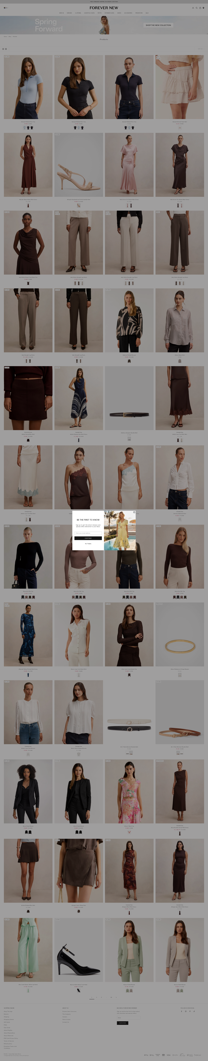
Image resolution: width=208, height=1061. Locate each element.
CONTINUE (88, 538)
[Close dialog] (134, 512)
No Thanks (88, 544)
